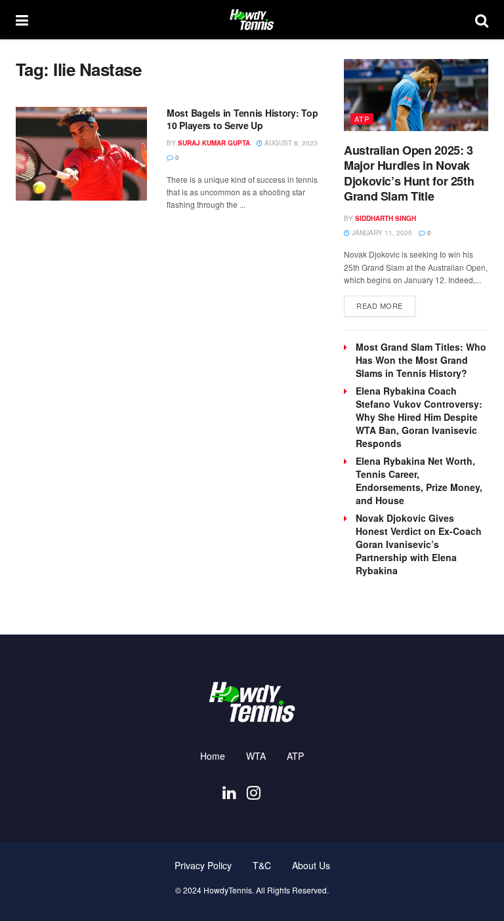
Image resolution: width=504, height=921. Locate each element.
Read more (385, 305)
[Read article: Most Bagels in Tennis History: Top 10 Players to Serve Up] (81, 154)
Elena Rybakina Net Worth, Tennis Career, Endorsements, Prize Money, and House (419, 480)
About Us (311, 865)
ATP (361, 118)
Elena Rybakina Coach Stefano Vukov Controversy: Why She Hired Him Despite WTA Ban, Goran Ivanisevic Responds (419, 417)
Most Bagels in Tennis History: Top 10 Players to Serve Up (242, 119)
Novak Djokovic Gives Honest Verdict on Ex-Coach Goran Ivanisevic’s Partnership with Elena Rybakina (419, 544)
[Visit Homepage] (251, 20)
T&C (262, 865)
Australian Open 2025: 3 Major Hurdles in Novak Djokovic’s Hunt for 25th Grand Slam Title (409, 173)
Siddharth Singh (385, 218)
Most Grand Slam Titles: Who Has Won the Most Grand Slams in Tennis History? (421, 360)
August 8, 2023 (290, 142)
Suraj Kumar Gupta (214, 142)
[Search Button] (481, 19)
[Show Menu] (22, 19)
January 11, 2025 (381, 232)
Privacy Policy (203, 865)
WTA (256, 755)
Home (212, 755)
